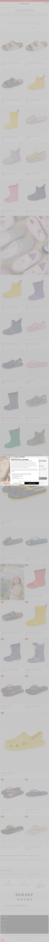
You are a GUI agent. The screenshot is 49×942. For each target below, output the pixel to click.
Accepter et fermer (31, 483)
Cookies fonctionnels (15, 477)
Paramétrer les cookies (17, 483)
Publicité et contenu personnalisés (17, 476)
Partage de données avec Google (17, 478)
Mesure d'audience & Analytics (17, 475)
